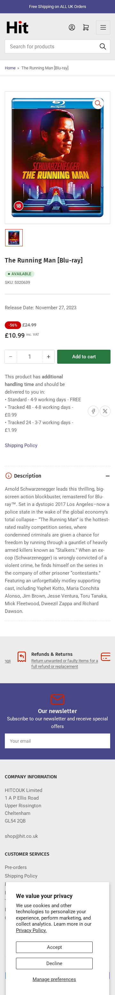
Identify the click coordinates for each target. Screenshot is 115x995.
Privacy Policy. (31, 930)
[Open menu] (103, 27)
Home (10, 68)
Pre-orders (16, 867)
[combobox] (57, 46)
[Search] (103, 46)
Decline (54, 963)
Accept (54, 947)
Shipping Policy (21, 445)
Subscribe (93, 741)
